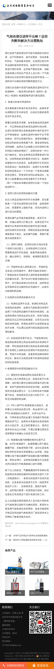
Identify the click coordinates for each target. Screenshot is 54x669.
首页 (13, 24)
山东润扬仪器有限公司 (31, 653)
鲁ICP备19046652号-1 (25, 656)
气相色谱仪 (29, 470)
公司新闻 (32, 24)
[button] (50, 5)
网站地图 (27, 659)
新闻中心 (22, 24)
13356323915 (15, 665)
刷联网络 (45, 659)
